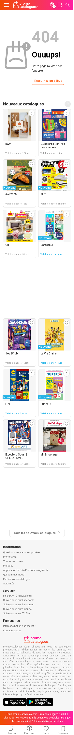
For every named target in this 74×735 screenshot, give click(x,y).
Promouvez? (10, 556)
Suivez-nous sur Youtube (17, 608)
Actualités (8, 583)
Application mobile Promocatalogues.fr (25, 570)
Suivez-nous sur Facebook (18, 600)
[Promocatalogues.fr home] (25, 5)
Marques (8, 565)
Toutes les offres (13, 561)
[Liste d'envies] (60, 5)
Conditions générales (48, 717)
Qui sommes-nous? (14, 574)
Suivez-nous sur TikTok (16, 613)
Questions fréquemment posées (21, 552)
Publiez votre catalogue (16, 579)
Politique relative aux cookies (47, 721)
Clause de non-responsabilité (19, 717)
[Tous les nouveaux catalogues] (68, 104)
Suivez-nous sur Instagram (18, 604)
